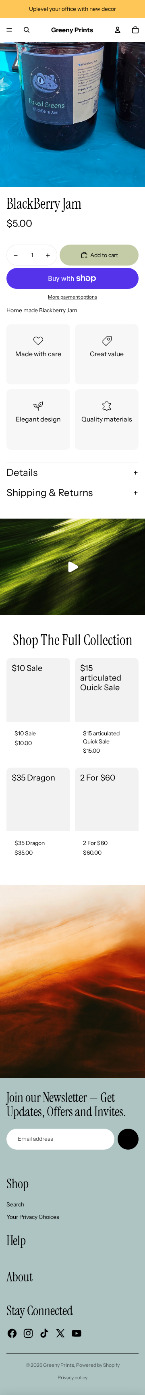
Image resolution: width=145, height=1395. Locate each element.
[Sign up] (128, 1139)
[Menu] (9, 30)
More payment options (72, 297)
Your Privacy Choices (32, 1217)
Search (15, 1204)
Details (21, 472)
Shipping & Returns (49, 492)
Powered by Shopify (98, 1365)
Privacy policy (72, 1377)
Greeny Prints (58, 1365)
